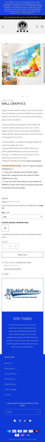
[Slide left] (17, 96)
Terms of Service (11, 374)
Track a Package (10, 389)
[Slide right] (27, 96)
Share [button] (6, 274)
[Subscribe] (37, 412)
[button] (2, 26)
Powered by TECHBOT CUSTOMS (28, 439)
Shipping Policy (10, 384)
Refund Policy (10, 379)
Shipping (4, 201)
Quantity (5, 242)
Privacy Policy (10, 368)
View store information (12, 269)
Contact (7, 395)
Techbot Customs (16, 439)
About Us (8, 363)
